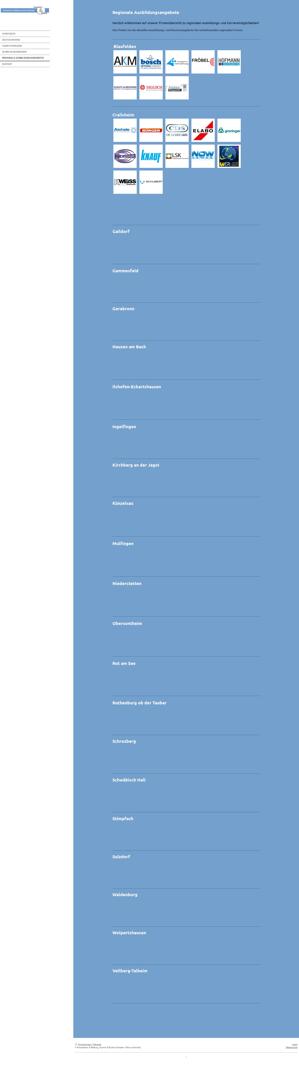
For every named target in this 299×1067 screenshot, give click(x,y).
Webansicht (291, 1047)
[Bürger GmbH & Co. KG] (151, 130)
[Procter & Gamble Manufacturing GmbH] (229, 156)
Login (294, 1044)
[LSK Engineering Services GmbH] (177, 156)
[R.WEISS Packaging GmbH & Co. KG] (125, 182)
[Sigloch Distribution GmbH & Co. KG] (151, 87)
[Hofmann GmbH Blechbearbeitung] (229, 62)
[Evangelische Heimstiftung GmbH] (177, 62)
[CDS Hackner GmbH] (177, 130)
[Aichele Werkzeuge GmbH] (125, 130)
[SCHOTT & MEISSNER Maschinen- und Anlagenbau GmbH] (125, 87)
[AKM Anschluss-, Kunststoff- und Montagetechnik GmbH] (125, 62)
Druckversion (85, 1044)
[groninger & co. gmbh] (229, 130)
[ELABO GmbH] (203, 130)
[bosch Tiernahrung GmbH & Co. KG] (151, 62)
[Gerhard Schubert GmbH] (151, 182)
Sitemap (97, 1044)
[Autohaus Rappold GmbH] (177, 87)
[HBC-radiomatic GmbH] (125, 156)
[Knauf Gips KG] (151, 156)
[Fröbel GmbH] (203, 62)
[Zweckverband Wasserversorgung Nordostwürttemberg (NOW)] (203, 156)
